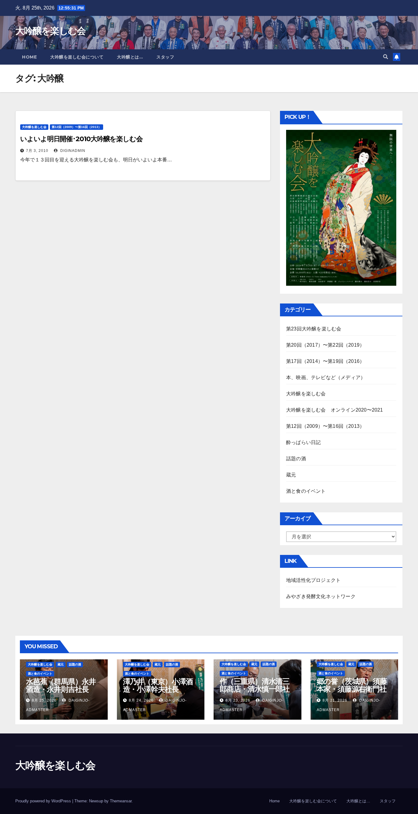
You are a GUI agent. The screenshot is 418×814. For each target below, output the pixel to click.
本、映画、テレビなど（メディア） (325, 377)
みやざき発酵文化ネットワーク (321, 596)
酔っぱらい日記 (303, 442)
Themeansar (121, 801)
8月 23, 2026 (238, 700)
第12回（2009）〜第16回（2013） (76, 127)
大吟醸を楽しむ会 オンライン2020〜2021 (334, 410)
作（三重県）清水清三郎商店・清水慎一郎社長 (254, 689)
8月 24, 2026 (141, 700)
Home (29, 57)
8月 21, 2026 (335, 700)
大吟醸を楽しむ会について (76, 57)
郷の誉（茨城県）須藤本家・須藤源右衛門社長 (352, 689)
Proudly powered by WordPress (43, 801)
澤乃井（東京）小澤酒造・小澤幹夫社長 (158, 685)
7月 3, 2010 (37, 151)
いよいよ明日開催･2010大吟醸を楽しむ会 (81, 139)
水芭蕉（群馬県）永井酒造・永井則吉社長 (61, 685)
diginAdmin (72, 151)
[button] (385, 56)
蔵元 (291, 474)
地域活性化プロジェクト (313, 580)
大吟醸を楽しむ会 (50, 30)
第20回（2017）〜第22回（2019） (325, 345)
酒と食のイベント (306, 491)
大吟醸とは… (130, 57)
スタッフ (165, 57)
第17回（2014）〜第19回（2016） (325, 361)
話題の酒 (296, 458)
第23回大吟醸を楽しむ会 (313, 328)
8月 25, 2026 (44, 700)
